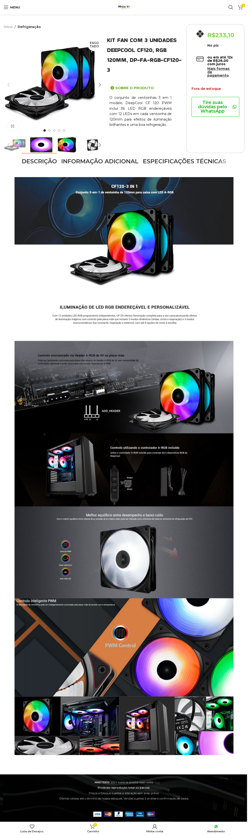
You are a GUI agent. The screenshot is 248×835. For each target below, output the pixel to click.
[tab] (39, 161)
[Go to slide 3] (54, 130)
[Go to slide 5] (64, 130)
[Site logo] (124, 7)
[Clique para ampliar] (12, 126)
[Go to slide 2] (49, 130)
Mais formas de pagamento (218, 72)
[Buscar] (231, 7)
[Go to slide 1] (44, 130)
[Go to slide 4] (59, 130)
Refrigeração (29, 27)
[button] (8, 85)
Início (8, 27)
